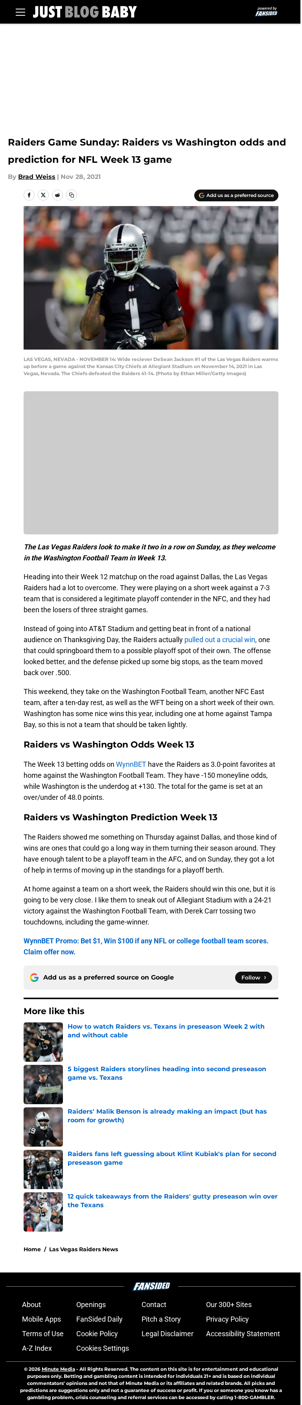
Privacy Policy (227, 1319)
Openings (91, 1304)
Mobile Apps (41, 1319)
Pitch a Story (161, 1319)
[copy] (71, 195)
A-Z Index (37, 1348)
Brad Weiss (36, 176)
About (31, 1304)
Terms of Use (43, 1334)
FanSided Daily (99, 1319)
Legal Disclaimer (167, 1334)
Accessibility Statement (243, 1334)
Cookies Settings (102, 1348)
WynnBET (131, 764)
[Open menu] (20, 12)
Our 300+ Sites (229, 1304)
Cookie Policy (97, 1334)
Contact (154, 1304)
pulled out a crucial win (219, 639)
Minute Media (58, 1369)
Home (32, 1249)
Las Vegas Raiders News (83, 1249)
